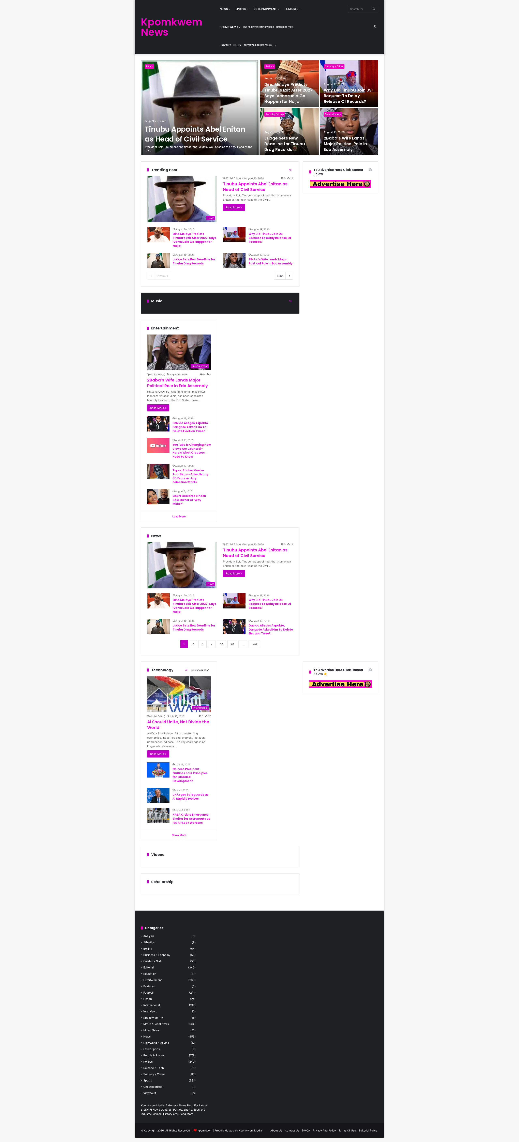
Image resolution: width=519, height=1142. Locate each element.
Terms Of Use (347, 1130)
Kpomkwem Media (250, 1130)
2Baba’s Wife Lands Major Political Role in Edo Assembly (345, 143)
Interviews (150, 1011)
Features (291, 9)
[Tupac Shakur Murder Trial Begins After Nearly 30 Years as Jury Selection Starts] (158, 471)
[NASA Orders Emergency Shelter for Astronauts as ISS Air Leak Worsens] (158, 815)
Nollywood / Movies (156, 1042)
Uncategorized (152, 1086)
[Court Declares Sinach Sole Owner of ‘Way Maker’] (158, 496)
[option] (259, 107)
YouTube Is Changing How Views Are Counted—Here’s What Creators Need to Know (192, 451)
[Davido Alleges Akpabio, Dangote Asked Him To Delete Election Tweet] (158, 423)
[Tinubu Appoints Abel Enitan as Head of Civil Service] (200, 107)
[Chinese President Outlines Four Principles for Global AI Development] (158, 770)
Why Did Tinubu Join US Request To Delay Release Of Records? (348, 95)
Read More (186, 1113)
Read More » (234, 207)
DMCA (306, 1130)
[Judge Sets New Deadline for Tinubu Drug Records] (289, 131)
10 (221, 644)
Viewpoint (149, 1093)
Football (148, 992)
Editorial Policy (368, 1130)
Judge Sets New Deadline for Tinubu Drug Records (284, 143)
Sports (241, 9)
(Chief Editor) (233, 178)
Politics (270, 66)
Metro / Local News (156, 1024)
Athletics (149, 942)
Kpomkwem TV (256, 27)
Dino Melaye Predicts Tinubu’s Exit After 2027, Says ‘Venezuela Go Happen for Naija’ (289, 93)
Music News (151, 1030)
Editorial (148, 967)
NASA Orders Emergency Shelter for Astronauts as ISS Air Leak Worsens (191, 819)
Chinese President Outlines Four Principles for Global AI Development (190, 775)
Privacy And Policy (324, 1130)
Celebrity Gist (152, 961)
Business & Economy (156, 955)
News (224, 9)
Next (280, 275)
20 (232, 644)
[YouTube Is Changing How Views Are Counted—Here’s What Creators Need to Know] (158, 445)
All (290, 169)
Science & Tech (200, 669)
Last (254, 644)
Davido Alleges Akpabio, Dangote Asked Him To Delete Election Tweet (191, 427)
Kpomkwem (204, 1130)
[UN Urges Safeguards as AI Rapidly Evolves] (158, 795)
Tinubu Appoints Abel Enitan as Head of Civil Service (195, 134)
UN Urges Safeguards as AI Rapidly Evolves (190, 797)
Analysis (148, 936)
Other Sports (151, 1049)
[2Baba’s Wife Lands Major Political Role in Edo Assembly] (349, 131)
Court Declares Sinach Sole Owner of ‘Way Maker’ (189, 500)
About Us (276, 1130)
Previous (162, 275)
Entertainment (265, 9)
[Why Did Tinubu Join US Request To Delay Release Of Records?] (349, 83)
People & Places (153, 1055)
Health (147, 998)
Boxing (147, 948)
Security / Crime (334, 66)
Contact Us (292, 1130)
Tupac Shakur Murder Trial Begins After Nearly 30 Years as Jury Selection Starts (190, 476)
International (151, 1005)
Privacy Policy (246, 45)
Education (149, 973)
